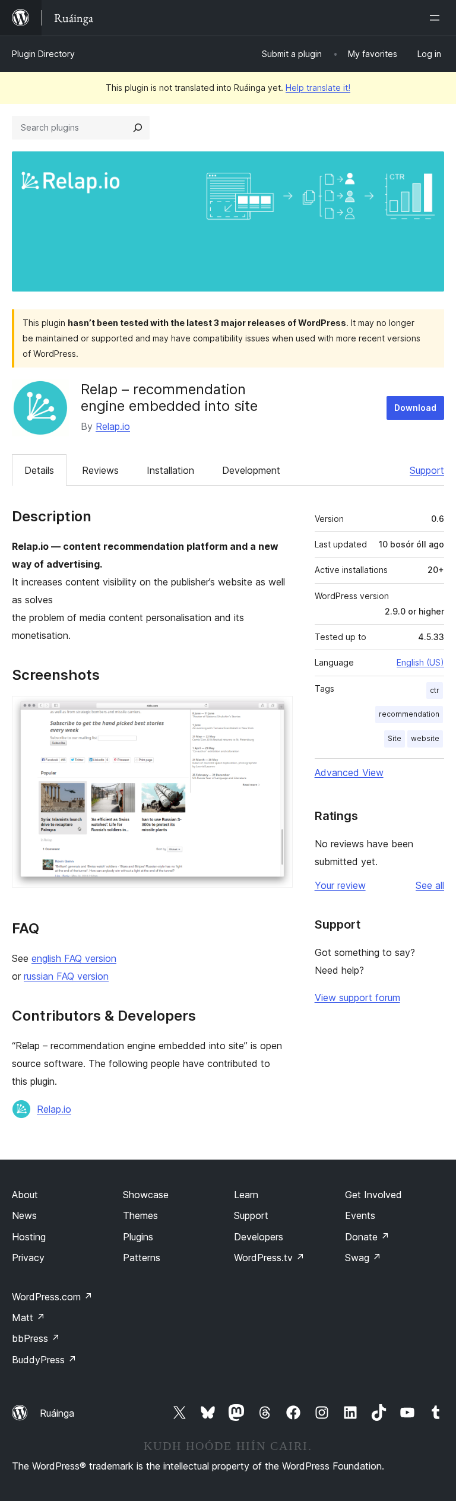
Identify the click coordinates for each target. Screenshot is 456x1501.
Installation (170, 470)
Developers (258, 1237)
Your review (340, 885)
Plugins (138, 1237)
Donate (367, 1237)
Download (415, 408)
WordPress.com (52, 1297)
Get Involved (373, 1195)
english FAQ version (73, 958)
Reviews (100, 470)
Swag (363, 1258)
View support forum (357, 997)
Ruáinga (57, 1413)
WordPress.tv (269, 1258)
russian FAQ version (66, 976)
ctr (434, 690)
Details (39, 470)
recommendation (409, 714)
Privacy (28, 1258)
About (25, 1195)
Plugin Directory (43, 54)
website (425, 738)
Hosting (29, 1237)
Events (360, 1215)
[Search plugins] (138, 128)
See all (430, 885)
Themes (140, 1215)
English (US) (420, 662)
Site (394, 738)
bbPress (36, 1338)
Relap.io (113, 426)
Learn (246, 1195)
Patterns (141, 1258)
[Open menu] (437, 18)
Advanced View (349, 772)
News (24, 1215)
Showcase (146, 1195)
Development (251, 470)
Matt (28, 1317)
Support (427, 470)
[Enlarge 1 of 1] (277, 712)
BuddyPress (44, 1360)
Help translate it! (318, 88)
